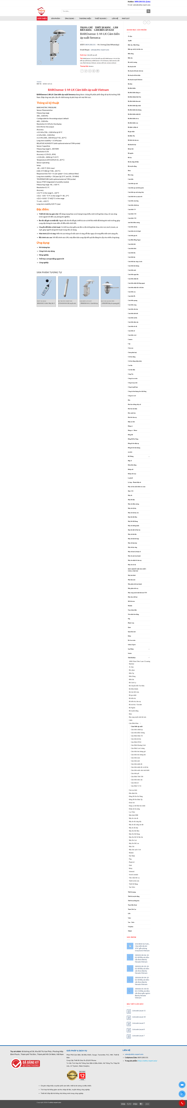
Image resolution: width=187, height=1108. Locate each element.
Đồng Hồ (130, 434)
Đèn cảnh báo (132, 413)
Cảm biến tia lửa (132, 318)
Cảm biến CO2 (132, 218)
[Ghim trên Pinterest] (94, 71)
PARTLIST (126, 18)
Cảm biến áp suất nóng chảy (136, 192)
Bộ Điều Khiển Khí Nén (134, 97)
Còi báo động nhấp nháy (135, 361)
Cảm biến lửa (131, 253)
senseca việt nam (101, 63)
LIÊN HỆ (115, 18)
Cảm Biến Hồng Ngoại (134, 240)
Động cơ (130, 426)
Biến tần (130, 58)
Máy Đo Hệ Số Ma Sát (134, 530)
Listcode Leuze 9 (138, 1023)
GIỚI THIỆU (42, 18)
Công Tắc (130, 374)
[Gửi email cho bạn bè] (90, 71)
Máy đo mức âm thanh (134, 556)
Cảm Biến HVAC (136, 742)
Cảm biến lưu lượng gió (138, 751)
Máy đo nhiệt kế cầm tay (135, 560)
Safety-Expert (132, 644)
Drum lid (132, 802)
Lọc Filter (132, 812)
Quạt (129, 627)
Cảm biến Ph (131, 296)
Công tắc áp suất (132, 383)
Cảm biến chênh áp (133, 205)
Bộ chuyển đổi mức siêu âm (135, 71)
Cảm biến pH (135, 773)
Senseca (91, 66)
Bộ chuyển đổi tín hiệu (134, 75)
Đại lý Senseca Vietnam (89, 63)
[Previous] (36, 292)
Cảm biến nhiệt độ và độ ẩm (136, 287)
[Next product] (144, 22)
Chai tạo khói (133, 790)
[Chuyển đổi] (149, 456)
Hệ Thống (130, 456)
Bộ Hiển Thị (131, 136)
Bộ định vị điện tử (133, 127)
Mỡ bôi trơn (131, 601)
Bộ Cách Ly (132, 682)
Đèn (129, 400)
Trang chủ (86, 27)
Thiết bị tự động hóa (133, 900)
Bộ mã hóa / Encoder (135, 704)
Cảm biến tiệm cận (133, 322)
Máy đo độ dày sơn (133, 512)
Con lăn (130, 365)
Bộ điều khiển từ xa (133, 118)
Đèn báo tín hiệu (132, 408)
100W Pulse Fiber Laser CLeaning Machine (139, 662)
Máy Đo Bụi (131, 499)
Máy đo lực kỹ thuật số (134, 551)
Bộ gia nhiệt (131, 131)
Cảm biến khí (131, 244)
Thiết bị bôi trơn (134, 881)
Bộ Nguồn (132, 708)
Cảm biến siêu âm (133, 309)
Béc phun (132, 670)
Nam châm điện (132, 610)
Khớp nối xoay (132, 473)
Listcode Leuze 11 (139, 1011)
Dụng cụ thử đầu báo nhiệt (137, 806)
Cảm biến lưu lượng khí (138, 755)
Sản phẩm (55, 18)
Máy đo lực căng (132, 547)
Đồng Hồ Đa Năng (133, 439)
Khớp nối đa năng (134, 809)
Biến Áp (131, 673)
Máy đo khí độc (132, 534)
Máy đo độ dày (132, 508)
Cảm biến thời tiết (133, 313)
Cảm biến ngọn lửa (133, 274)
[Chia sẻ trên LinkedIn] (97, 71)
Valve (129, 918)
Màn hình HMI (133, 815)
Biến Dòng (132, 676)
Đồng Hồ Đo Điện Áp (135, 799)
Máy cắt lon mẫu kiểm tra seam (136, 486)
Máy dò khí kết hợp (133, 538)
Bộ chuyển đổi (132, 66)
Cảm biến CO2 (132, 214)
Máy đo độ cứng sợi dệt (136, 824)
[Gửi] (148, 11)
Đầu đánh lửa (133, 793)
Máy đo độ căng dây (135, 821)
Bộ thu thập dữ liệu (133, 162)
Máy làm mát (131, 580)
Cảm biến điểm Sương (138, 733)
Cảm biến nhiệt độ (133, 279)
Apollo (130, 40)
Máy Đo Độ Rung (133, 521)
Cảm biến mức (132, 270)
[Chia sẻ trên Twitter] (86, 71)
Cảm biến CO (132, 209)
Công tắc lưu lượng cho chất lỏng (137, 391)
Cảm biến (130, 179)
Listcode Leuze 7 (138, 1036)
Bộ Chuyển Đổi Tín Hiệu (136, 686)
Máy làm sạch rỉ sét (135, 849)
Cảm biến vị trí (132, 335)
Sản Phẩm (131, 649)
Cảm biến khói (132, 248)
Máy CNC (131, 491)
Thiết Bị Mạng (133, 884)
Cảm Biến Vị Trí (136, 786)
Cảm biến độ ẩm (132, 227)
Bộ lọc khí (130, 149)
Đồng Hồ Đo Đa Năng (136, 796)
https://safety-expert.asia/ (147, 1061)
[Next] (120, 292)
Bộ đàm (130, 84)
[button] (39, 62)
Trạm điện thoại (132, 905)
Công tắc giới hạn (133, 387)
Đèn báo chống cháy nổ (134, 404)
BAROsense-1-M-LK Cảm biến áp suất (94, 58)
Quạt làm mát (132, 631)
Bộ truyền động (132, 166)
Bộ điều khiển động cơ (134, 92)
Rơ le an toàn (131, 640)
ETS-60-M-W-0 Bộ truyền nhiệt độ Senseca (67, 303)
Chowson (130, 348)
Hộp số (130, 460)
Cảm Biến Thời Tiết (137, 776)
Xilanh (130, 931)
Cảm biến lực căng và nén (135, 261)
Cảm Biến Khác (134, 723)
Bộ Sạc (130, 157)
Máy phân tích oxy (133, 588)
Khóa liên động (132, 465)
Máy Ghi (131, 846)
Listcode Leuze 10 (139, 1017)
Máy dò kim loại (132, 543)
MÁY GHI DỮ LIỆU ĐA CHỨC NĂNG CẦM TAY (137, 570)
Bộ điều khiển (132, 88)
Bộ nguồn (130, 153)
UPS (129, 913)
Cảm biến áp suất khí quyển (136, 188)
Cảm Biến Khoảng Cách (138, 745)
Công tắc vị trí (132, 395)
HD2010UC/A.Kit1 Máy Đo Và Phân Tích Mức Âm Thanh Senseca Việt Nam (46, 303)
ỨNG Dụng (69, 18)
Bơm (129, 170)
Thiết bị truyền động (133, 896)
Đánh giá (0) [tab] (47, 84)
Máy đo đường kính (133, 525)
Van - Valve (131, 922)
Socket (130, 653)
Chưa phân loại (132, 352)
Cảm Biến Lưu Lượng (138, 748)
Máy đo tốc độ (132, 564)
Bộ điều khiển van (133, 123)
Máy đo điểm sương (133, 504)
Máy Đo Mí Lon (134, 843)
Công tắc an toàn (132, 378)
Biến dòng (131, 53)
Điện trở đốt (131, 422)
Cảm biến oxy (132, 292)
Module (130, 605)
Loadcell (130, 478)
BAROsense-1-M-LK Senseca (100, 60)
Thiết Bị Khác (101, 18)
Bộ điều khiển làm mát (134, 101)
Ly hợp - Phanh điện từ (134, 482)
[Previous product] (148, 22)
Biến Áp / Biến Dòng (133, 45)
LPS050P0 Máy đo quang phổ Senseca (110, 303)
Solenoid (131, 871)
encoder (130, 452)
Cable (130, 720)
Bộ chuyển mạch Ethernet (135, 79)
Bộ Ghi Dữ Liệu (134, 692)
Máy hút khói (131, 575)
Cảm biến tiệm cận (136, 780)
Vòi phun (130, 926)
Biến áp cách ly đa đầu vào (135, 49)
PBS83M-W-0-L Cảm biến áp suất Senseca (89, 303)
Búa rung (130, 175)
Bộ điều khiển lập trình (134, 105)
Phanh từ (131, 862)
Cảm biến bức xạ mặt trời (135, 196)
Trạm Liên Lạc (132, 909)
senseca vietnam (111, 63)
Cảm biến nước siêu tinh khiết (140, 770)
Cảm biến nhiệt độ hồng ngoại (136, 283)
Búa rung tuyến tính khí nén (137, 717)
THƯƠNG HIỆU (85, 18)
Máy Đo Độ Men (132, 517)
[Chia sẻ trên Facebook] (82, 71)
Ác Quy (130, 36)
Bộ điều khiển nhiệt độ (134, 114)
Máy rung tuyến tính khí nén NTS (137, 592)
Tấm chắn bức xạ (134, 878)
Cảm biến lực (131, 257)
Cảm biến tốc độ (132, 326)
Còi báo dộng (131, 357)
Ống (130, 859)
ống (129, 618)
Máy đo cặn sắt (133, 818)
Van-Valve (132, 887)
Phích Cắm (131, 623)
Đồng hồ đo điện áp (133, 443)
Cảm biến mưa (135, 758)
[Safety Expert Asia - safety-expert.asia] (47, 11)
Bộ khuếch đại (132, 144)
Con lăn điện (131, 369)
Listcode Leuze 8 (138, 1029)
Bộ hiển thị (132, 698)
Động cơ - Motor (132, 430)
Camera (130, 339)
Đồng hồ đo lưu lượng (134, 448)
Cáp (129, 344)
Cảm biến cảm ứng (133, 201)
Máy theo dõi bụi (132, 597)
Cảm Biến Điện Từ (137, 736)
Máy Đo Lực (133, 840)
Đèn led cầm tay (132, 417)
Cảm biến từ (131, 331)
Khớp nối (130, 469)
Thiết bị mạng (132, 892)
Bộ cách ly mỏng (132, 62)
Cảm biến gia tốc (132, 235)
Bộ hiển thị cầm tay (133, 140)
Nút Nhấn (132, 856)
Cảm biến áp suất (133, 183)
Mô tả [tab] (39, 84)
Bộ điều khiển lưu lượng (134, 110)
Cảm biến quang (132, 300)
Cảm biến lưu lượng (133, 266)
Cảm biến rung (132, 305)
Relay (129, 636)
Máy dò (130, 495)
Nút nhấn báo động (133, 614)
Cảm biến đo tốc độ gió (134, 231)
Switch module (133, 874)
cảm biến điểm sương (134, 222)
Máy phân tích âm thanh (135, 584)
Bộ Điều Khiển (133, 689)
